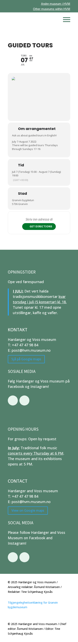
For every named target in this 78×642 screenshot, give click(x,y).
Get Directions (41, 226)
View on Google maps (27, 510)
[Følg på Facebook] (13, 400)
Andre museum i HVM (55, 3)
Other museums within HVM (51, 9)
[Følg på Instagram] (24, 400)
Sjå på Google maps (26, 359)
